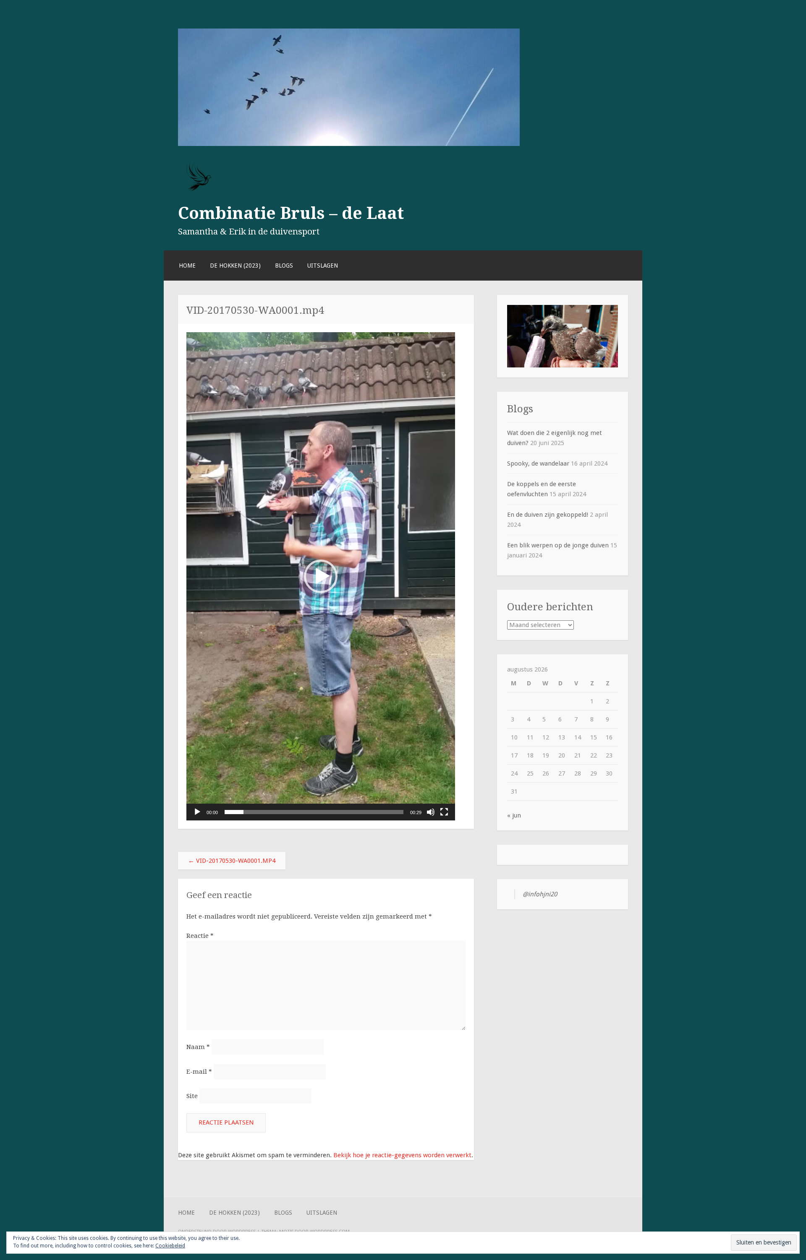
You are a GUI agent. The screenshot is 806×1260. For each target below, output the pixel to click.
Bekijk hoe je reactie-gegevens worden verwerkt (402, 1155)
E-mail (199, 1071)
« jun (514, 815)
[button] (321, 576)
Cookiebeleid (170, 1246)
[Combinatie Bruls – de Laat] (349, 144)
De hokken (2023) (235, 265)
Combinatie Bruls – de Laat (291, 213)
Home (187, 265)
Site (192, 1096)
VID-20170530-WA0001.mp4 (231, 860)
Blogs (284, 265)
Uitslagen (322, 265)
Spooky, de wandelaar (538, 463)
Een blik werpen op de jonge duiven (558, 545)
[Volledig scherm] (444, 812)
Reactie (200, 936)
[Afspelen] (197, 812)
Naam (198, 1047)
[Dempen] (431, 812)
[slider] (314, 812)
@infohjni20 (540, 894)
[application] (320, 576)
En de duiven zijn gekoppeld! (547, 514)
